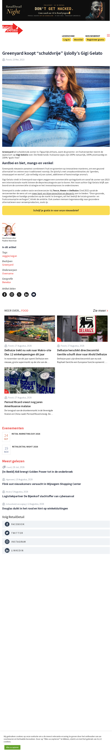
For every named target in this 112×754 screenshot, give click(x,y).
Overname (7, 273)
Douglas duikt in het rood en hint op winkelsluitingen (35, 508)
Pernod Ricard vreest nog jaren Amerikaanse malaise (23, 404)
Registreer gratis (95, 39)
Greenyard (7, 264)
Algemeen (10, 479)
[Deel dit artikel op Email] (33, 294)
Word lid (78, 39)
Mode (8, 491)
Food (8, 59)
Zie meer (99, 310)
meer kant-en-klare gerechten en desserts (53, 193)
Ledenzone (68, 35)
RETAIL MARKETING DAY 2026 (26, 433)
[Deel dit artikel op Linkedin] (26, 294)
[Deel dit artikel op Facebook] (4, 294)
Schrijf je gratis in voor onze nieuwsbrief (56, 210)
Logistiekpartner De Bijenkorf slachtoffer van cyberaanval (38, 496)
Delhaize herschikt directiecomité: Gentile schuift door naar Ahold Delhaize (82, 352)
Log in (66, 39)
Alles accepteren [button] (12, 747)
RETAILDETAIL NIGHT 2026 (25, 446)
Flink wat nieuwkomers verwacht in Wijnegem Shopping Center (41, 484)
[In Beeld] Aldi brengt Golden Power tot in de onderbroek (37, 471)
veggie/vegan (9, 256)
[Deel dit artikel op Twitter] (19, 294)
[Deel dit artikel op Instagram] (11, 294)
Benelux (6, 282)
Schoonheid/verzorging (16, 504)
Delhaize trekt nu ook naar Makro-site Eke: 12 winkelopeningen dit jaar (27, 352)
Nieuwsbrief (92, 35)
